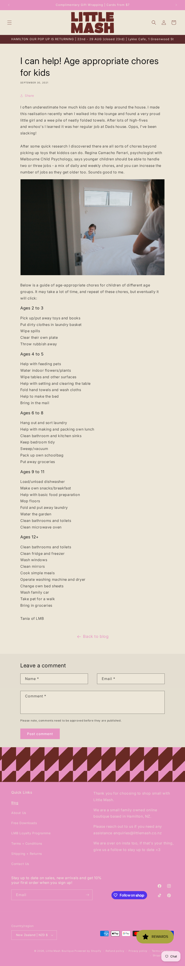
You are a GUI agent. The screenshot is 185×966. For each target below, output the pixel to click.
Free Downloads (24, 823)
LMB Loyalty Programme (31, 833)
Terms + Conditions (26, 843)
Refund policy (115, 950)
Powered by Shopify (87, 950)
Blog (14, 803)
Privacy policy (138, 950)
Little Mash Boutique (60, 950)
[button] (9, 23)
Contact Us (20, 864)
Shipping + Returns (26, 853)
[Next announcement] (176, 5)
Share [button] (29, 95)
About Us (18, 813)
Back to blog (96, 636)
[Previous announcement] (9, 5)
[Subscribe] (87, 895)
